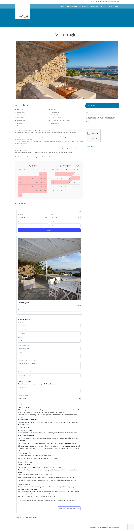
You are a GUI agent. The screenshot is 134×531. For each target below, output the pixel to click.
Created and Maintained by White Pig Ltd (109, 527)
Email (88, 121)
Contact (103, 6)
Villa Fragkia (91, 105)
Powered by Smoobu (24, 109)
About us (85, 6)
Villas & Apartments (73, 6)
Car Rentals (94, 6)
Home (63, 6)
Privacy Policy (113, 6)
